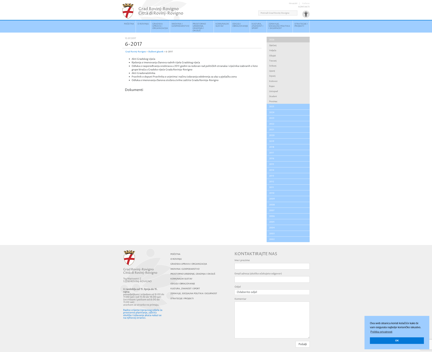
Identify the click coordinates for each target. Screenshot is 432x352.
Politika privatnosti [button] (381, 331)
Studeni (273, 96)
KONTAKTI (304, 6)
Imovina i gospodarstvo (180, 25)
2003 (272, 233)
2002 (272, 239)
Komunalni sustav (222, 25)
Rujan (272, 86)
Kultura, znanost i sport (257, 26)
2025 (271, 106)
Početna (129, 23)
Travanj (272, 60)
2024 (271, 112)
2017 (271, 152)
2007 (271, 210)
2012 (271, 181)
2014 (271, 170)
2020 (272, 135)
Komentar (240, 299)
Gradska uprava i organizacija (160, 26)
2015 (271, 164)
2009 (272, 198)
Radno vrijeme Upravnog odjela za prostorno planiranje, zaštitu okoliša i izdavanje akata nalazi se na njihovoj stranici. (142, 313)
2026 (271, 39)
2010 (271, 193)
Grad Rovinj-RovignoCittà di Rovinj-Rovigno (160, 11)
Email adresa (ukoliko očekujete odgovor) (258, 273)
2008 (272, 204)
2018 (271, 147)
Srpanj (272, 76)
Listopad (273, 91)
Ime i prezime (242, 260)
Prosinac (273, 101)
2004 (272, 227)
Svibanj (272, 65)
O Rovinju (143, 23)
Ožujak (272, 55)
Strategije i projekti (301, 25)
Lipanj (272, 71)
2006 (272, 216)
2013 (271, 175)
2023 (271, 118)
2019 (271, 141)
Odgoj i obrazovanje (240, 25)
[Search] (298, 13)
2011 (271, 187)
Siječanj (272, 45)
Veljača (272, 50)
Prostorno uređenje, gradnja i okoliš (199, 27)
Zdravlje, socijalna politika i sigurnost (279, 26)
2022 (271, 124)
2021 (271, 129)
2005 (272, 222)
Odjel (238, 287)
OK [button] (397, 340)
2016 (271, 158)
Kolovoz (273, 81)
